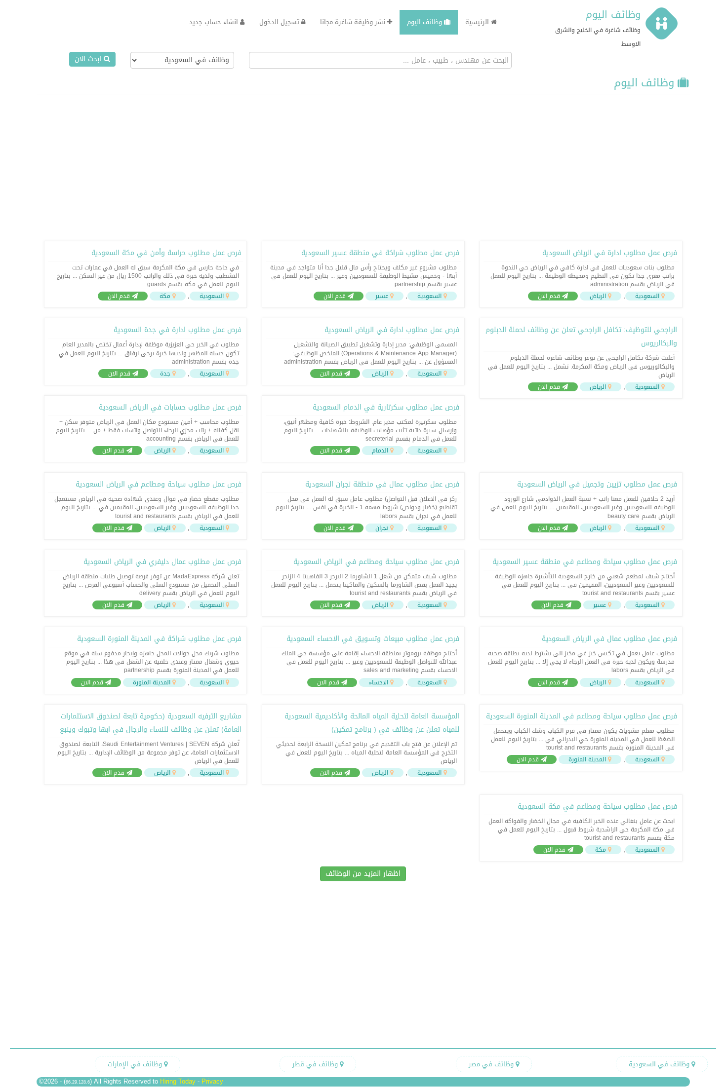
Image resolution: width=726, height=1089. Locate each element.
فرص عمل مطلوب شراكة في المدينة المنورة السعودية (159, 638)
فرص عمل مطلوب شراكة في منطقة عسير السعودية (380, 253)
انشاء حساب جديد (214, 22)
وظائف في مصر (492, 1064)
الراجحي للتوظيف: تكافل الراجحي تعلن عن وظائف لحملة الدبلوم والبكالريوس (581, 336)
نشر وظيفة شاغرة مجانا (353, 22)
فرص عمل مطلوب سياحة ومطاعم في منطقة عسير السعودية (584, 561)
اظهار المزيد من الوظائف (363, 873)
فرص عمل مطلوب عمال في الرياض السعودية (609, 638)
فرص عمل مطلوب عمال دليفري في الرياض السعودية (162, 561)
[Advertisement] (363, 167)
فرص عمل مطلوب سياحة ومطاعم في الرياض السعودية (159, 484)
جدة (165, 373)
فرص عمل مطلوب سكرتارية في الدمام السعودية (386, 407)
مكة (165, 296)
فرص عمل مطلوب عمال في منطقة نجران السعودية (382, 484)
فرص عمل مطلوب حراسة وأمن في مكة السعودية (166, 253)
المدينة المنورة (151, 682)
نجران (381, 528)
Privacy (212, 1081)
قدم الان (550, 296)
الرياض (598, 296)
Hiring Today (178, 1081)
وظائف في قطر (316, 1064)
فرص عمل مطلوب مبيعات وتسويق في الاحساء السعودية (372, 638)
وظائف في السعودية (660, 1064)
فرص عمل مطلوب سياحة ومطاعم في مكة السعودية (597, 806)
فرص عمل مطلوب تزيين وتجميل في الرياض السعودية (597, 484)
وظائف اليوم (613, 14)
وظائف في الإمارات (136, 1064)
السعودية (647, 296)
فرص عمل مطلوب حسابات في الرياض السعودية (170, 407)
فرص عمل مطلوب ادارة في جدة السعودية (178, 330)
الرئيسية (478, 22)
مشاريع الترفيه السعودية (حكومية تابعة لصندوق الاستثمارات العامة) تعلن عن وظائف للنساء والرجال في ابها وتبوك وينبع (151, 723)
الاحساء (378, 682)
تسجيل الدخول (280, 22)
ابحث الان (89, 59)
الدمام (380, 450)
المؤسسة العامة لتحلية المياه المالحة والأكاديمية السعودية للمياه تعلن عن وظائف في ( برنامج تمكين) (371, 723)
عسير (381, 296)
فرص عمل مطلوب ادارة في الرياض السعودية (609, 253)
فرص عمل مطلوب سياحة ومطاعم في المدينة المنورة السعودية (581, 716)
